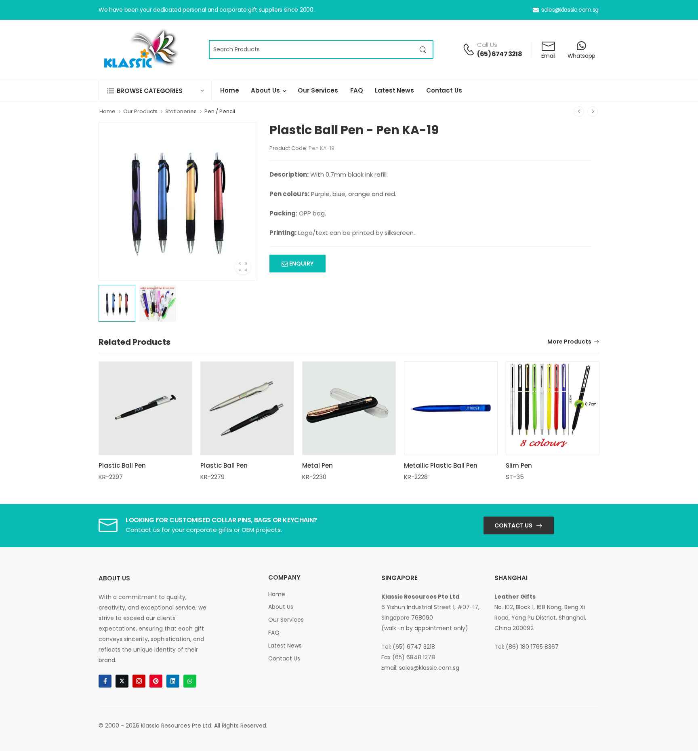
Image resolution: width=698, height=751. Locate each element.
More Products (569, 342)
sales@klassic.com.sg (570, 10)
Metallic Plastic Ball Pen (440, 465)
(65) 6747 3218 (499, 54)
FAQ (356, 90)
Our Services (318, 90)
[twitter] (122, 681)
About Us (265, 90)
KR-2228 (416, 477)
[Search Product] (423, 49)
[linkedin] (172, 681)
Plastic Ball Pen (122, 465)
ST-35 (515, 477)
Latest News (394, 90)
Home (229, 90)
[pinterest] (155, 681)
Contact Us (444, 90)
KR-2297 (111, 477)
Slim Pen (519, 465)
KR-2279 (212, 477)
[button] (155, 90)
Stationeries (181, 111)
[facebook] (105, 681)
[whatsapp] (189, 681)
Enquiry (300, 263)
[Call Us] (469, 49)
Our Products (140, 111)
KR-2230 (314, 477)
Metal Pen (317, 465)
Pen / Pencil (219, 111)
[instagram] (138, 681)
